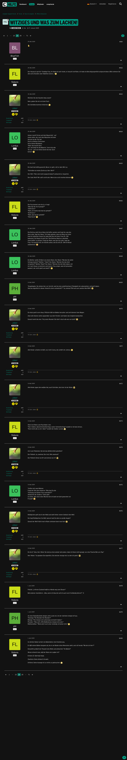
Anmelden (102, 4)
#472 (121, 383)
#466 (121, 201)
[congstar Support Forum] (10, 4)
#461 (121, 42)
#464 (121, 131)
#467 (121, 228)
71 (27, 36)
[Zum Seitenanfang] (124, 757)
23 (14, 36)
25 (20, 36)
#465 (121, 163)
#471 (121, 346)
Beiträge (8, 122)
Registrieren (112, 4)
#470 (121, 309)
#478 (121, 586)
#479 (121, 612)
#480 (121, 638)
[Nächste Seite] (30, 35)
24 (17, 36)
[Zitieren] (121, 60)
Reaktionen (9, 118)
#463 (121, 94)
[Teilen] (122, 35)
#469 (121, 282)
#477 (121, 548)
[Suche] (120, 4)
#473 (121, 421)
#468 (121, 256)
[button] (92, 4)
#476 (121, 511)
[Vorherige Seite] (4, 35)
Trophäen (8, 120)
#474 (121, 447)
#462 (121, 68)
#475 (121, 485)
